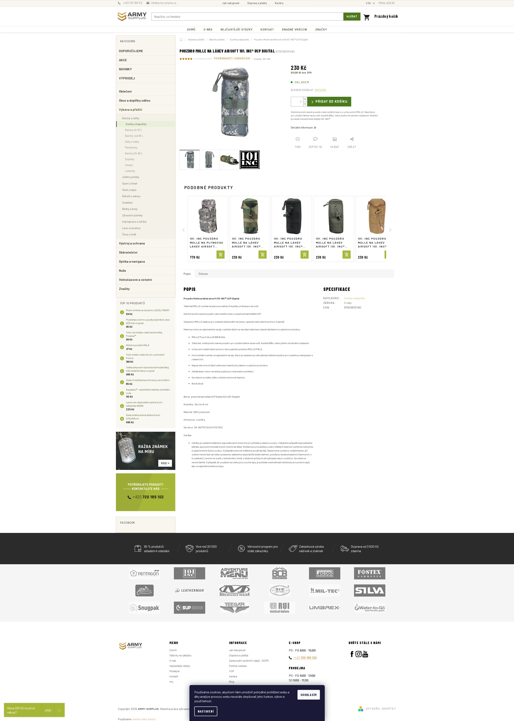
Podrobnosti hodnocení (232, 58)
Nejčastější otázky (179, 665)
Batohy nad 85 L (134, 135)
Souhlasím (309, 695)
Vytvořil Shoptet (381, 708)
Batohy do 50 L (133, 130)
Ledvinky (130, 171)
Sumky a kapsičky (136, 124)
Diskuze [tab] (203, 273)
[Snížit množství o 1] (305, 104)
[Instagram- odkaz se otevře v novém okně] (358, 654)
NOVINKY (125, 69)
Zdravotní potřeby (132, 215)
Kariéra (279, 3)
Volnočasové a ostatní (135, 279)
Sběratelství (128, 252)
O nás (172, 660)
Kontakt (173, 676)
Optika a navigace (132, 261)
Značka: (262, 58)
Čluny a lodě (129, 234)
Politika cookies (238, 665)
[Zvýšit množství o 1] (305, 99)
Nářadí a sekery (131, 196)
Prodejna (174, 671)
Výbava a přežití (130, 109)
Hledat (352, 16)
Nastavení (206, 711)
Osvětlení (127, 202)
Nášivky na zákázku (180, 655)
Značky (124, 289)
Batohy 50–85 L (134, 153)
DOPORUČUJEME (131, 51)
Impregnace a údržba (134, 221)
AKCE (123, 60)
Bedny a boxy (129, 209)
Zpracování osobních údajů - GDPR (249, 660)
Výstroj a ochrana (132, 243)
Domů (173, 650)
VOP (231, 671)
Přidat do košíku (331, 101)
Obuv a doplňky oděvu (134, 100)
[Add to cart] (221, 255)
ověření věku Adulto (144, 719)
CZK (369, 3)
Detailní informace (302, 127)
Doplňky (129, 159)
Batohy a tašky (130, 118)
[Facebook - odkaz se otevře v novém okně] (352, 654)
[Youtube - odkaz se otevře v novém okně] (365, 654)
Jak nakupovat (230, 3)
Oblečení (125, 91)
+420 (305, 657)
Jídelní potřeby (130, 177)
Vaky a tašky (132, 141)
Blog (231, 681)
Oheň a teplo (129, 190)
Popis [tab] (187, 273)
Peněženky (131, 147)
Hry (171, 681)
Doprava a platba (257, 3)
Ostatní (129, 165)
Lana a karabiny (131, 228)
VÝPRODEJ (127, 78)
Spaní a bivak (129, 183)
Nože (122, 270)
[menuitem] (191, 29)
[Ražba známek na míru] (146, 451)
